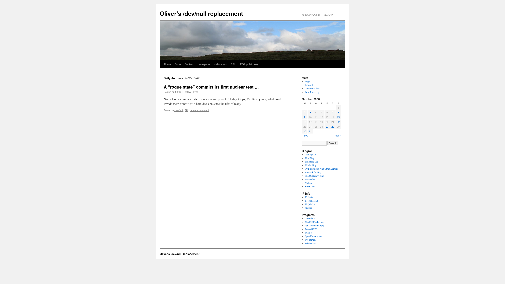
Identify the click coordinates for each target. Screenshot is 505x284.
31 (310, 131)
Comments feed (312, 88)
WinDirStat (310, 243)
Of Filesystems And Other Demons (321, 168)
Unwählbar (310, 179)
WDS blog (310, 186)
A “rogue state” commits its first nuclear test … (211, 87)
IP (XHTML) (311, 200)
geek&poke (310, 154)
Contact (189, 64)
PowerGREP (311, 229)
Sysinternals (310, 239)
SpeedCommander (313, 236)
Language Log (311, 161)
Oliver (195, 91)
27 (327, 126)
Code (178, 64)
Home (167, 64)
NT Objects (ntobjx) (314, 225)
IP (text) (309, 197)
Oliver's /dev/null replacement (201, 13)
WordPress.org (312, 91)
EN (186, 110)
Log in (308, 81)
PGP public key (249, 64)
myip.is (308, 207)
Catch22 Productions (315, 221)
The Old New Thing (314, 175)
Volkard (308, 182)
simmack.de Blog (313, 172)
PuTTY (308, 232)
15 (338, 117)
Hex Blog (309, 158)
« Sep (305, 135)
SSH (233, 64)
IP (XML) (310, 204)
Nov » (338, 135)
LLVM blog (310, 165)
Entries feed (310, 84)
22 (338, 121)
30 (304, 131)
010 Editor (310, 218)
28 (332, 126)
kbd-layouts (220, 64)
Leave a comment (199, 110)
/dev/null (178, 110)
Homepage (203, 64)
